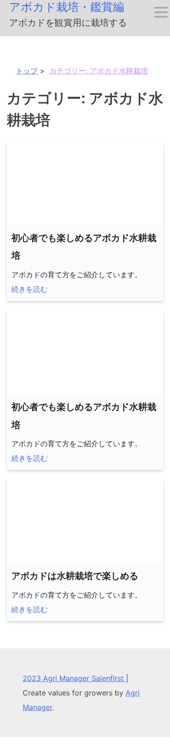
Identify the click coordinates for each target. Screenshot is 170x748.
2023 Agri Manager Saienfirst (74, 678)
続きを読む (29, 289)
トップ (27, 70)
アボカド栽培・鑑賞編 (66, 7)
